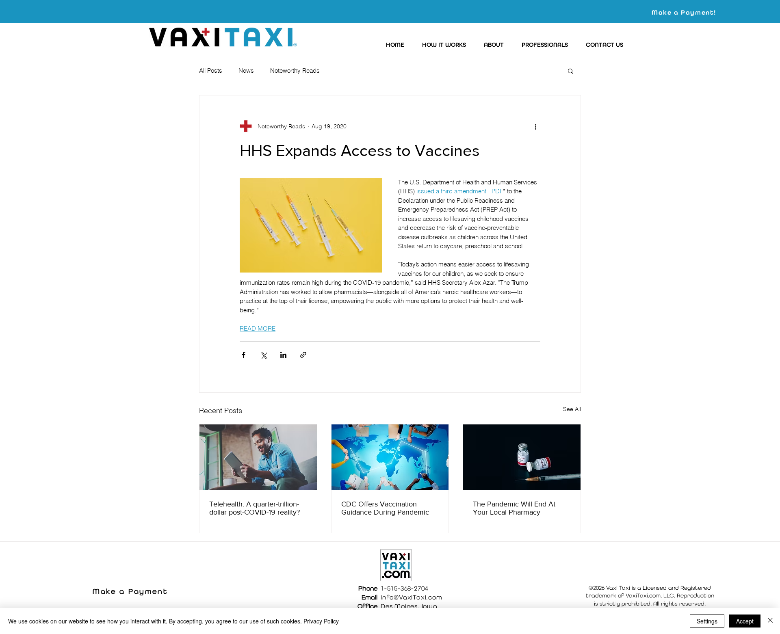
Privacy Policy (321, 621)
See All (572, 409)
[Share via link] (303, 355)
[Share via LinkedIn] (283, 355)
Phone (367, 588)
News (246, 70)
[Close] (770, 621)
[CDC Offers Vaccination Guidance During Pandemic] (390, 457)
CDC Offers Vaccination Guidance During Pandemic (385, 508)
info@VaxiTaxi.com (411, 597)
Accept (745, 621)
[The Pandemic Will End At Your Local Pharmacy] (522, 457)
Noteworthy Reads (295, 70)
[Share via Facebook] (243, 355)
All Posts (210, 70)
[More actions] (535, 126)
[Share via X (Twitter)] (263, 355)
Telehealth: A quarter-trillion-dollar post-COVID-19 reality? (254, 508)
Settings (707, 621)
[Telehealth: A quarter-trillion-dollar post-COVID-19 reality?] (258, 457)
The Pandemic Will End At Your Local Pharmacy (514, 508)
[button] (441, 44)
